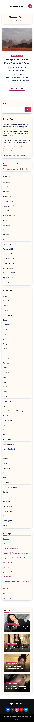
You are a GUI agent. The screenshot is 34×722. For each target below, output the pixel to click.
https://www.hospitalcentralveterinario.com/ (18, 558)
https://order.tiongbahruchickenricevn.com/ (18, 553)
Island (5, 425)
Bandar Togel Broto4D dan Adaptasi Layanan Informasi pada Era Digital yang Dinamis (15, 133)
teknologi (6, 501)
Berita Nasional (8, 315)
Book (5, 320)
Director (6, 358)
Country (6, 349)
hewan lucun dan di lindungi (13, 411)
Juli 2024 (6, 282)
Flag (4, 382)
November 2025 (8, 206)
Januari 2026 (8, 201)
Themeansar (17, 719)
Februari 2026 (8, 196)
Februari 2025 (8, 249)
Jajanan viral (7, 430)
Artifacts (6, 301)
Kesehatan (7, 439)
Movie (5, 473)
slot (4, 543)
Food (5, 387)
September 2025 (9, 215)
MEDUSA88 (7, 567)
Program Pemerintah (10, 487)
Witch (5, 525)
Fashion (6, 363)
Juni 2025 (6, 230)
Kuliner (5, 454)
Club (4, 339)
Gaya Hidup (7, 401)
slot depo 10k (7, 562)
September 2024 (9, 273)
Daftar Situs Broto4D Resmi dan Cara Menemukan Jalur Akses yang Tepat (16, 126)
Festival (6, 372)
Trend (5, 516)
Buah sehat (7, 325)
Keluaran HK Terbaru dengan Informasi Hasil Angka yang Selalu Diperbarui (16, 141)
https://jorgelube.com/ (11, 548)
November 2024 (8, 263)
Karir (4, 435)
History (5, 415)
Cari (5, 103)
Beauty (5, 306)
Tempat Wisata (17, 56)
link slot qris (7, 577)
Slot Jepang (7, 497)
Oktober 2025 (8, 211)
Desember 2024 (8, 258)
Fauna (5, 368)
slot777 (5, 593)
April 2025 (6, 239)
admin (13, 67)
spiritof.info (16, 7)
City (4, 334)
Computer (6, 344)
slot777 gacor (7, 598)
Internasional (7, 420)
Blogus (27, 717)
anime (5, 296)
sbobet (5, 589)
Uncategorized (8, 521)
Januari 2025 (8, 254)
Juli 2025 (6, 225)
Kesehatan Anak (9, 444)
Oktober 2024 (8, 268)
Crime (5, 353)
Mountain (6, 468)
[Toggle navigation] (3, 6)
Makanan (6, 458)
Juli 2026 (6, 182)
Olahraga (6, 482)
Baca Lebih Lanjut (17, 88)
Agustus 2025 (8, 220)
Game (5, 392)
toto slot (6, 539)
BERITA (5, 310)
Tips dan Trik (7, 511)
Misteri (5, 463)
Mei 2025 (6, 235)
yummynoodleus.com (10, 572)
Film (4, 377)
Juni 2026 (6, 187)
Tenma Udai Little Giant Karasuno (14, 156)
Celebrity (6, 329)
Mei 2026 (6, 192)
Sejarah (6, 492)
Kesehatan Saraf (9, 449)
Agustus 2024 (8, 278)
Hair (4, 406)
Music (5, 478)
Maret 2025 (7, 244)
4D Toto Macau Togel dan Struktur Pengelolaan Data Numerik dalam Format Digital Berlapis (15, 149)
